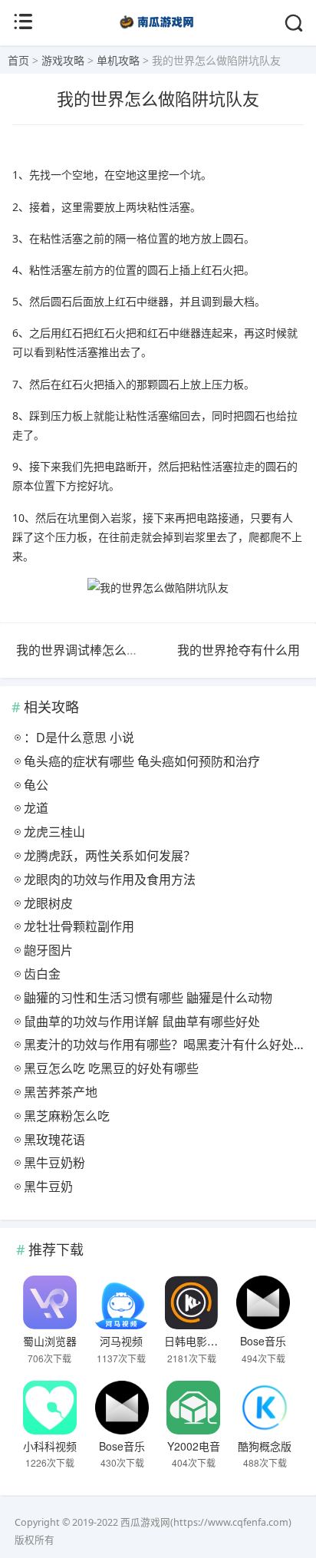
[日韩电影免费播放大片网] (192, 1302)
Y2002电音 (193, 1446)
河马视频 (121, 1340)
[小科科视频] (49, 1407)
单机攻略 (118, 60)
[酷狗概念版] (264, 1407)
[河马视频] (120, 1302)
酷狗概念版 (264, 1446)
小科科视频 (50, 1446)
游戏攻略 (62, 60)
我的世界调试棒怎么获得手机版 (102, 650)
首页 (18, 60)
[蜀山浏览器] (49, 1302)
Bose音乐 (263, 1340)
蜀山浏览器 (50, 1340)
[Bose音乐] (263, 1302)
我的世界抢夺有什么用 (238, 650)
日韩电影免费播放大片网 (223, 1340)
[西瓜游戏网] (158, 30)
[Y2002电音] (193, 1407)
